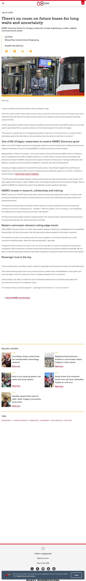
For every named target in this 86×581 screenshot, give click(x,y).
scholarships (44, 420)
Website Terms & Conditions (26, 576)
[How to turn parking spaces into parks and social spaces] (6, 380)
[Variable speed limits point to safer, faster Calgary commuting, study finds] (6, 399)
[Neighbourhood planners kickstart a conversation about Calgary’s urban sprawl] (49, 360)
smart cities (67, 420)
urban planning (56, 420)
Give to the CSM (43, 563)
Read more (16, 366)
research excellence (20, 420)
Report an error (43, 558)
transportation (6, 420)
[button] (8, 51)
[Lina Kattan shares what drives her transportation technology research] (6, 360)
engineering (34, 420)
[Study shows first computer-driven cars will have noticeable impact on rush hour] (49, 380)
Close (76, 575)
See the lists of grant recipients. (27, 174)
